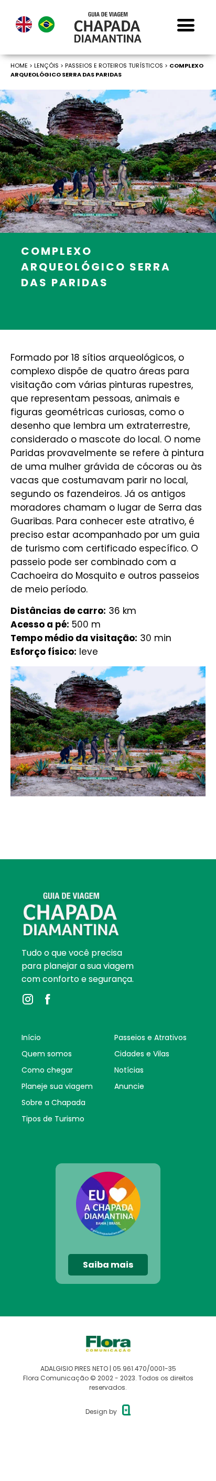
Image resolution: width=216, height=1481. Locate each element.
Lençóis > (49, 65)
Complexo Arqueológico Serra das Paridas (106, 70)
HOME (19, 65)
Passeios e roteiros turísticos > (117, 65)
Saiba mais (108, 1265)
